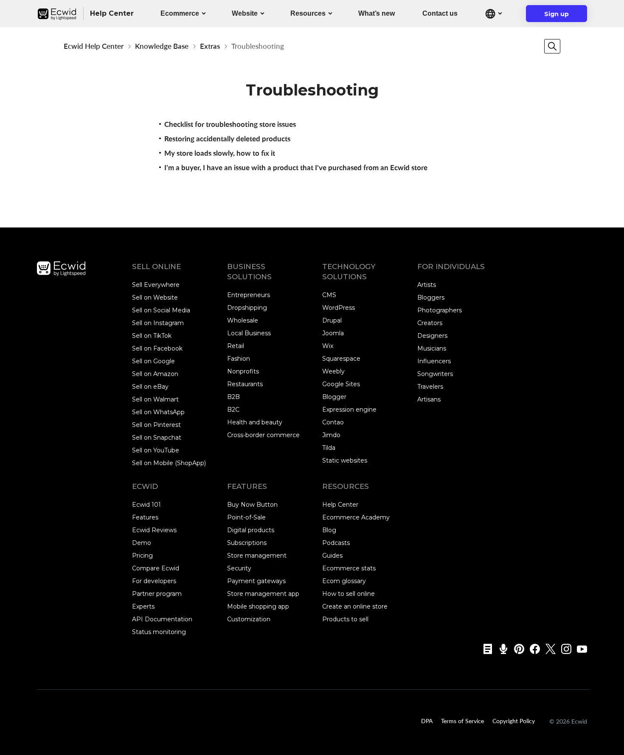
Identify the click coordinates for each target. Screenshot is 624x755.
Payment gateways (256, 581)
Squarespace (341, 358)
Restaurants (245, 384)
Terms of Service (462, 721)
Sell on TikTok (151, 336)
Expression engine (349, 409)
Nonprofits (243, 371)
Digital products (250, 530)
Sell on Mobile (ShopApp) (169, 463)
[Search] (552, 46)
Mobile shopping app (258, 606)
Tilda (328, 448)
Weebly (333, 371)
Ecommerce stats (349, 568)
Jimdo (331, 435)
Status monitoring (159, 632)
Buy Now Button (252, 504)
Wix (327, 346)
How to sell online (348, 594)
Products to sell (345, 619)
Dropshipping (247, 308)
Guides (332, 555)
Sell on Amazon (155, 374)
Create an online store (355, 606)
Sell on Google (153, 361)
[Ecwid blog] (485, 649)
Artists (426, 285)
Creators (429, 323)
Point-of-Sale (246, 517)
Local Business (249, 333)
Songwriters (435, 374)
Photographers (439, 310)
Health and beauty (254, 422)
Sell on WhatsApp (158, 412)
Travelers (430, 386)
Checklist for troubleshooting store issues (230, 124)
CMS (329, 295)
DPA (427, 721)
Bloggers (430, 297)
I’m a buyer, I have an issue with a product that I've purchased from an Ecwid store (295, 167)
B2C (233, 409)
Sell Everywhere (156, 285)
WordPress (338, 308)
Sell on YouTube (155, 450)
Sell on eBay (150, 386)
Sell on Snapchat (156, 437)
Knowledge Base (161, 46)
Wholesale (242, 320)
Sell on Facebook (157, 348)
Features (145, 517)
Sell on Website (155, 297)
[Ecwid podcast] (501, 649)
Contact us (440, 13)
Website (245, 13)
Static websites (344, 460)
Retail (235, 346)
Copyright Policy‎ (513, 721)
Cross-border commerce (263, 435)
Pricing (142, 555)
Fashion (238, 358)
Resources (308, 13)
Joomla (333, 333)
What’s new (376, 13)
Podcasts (336, 543)
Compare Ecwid (155, 568)
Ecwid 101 (146, 504)
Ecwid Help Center (94, 46)
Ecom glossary (344, 581)
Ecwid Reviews (154, 530)
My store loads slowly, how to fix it (219, 153)
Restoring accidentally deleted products (227, 138)
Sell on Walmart (155, 399)
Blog (329, 530)
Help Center (340, 504)
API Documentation (162, 619)
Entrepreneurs (248, 295)
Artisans (429, 399)
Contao (333, 422)
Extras (210, 46)
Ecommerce (179, 13)
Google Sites (341, 384)
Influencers (434, 361)
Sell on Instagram (158, 323)
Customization (248, 619)
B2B (233, 397)
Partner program (157, 594)
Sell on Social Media (161, 310)
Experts (143, 606)
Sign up (562, 16)
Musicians (431, 348)
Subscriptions (247, 543)
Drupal (332, 320)
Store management (257, 555)
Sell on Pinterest (156, 425)
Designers (432, 336)
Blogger (334, 397)
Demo (141, 543)
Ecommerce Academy (356, 517)
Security (239, 568)
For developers (154, 581)
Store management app (263, 594)
